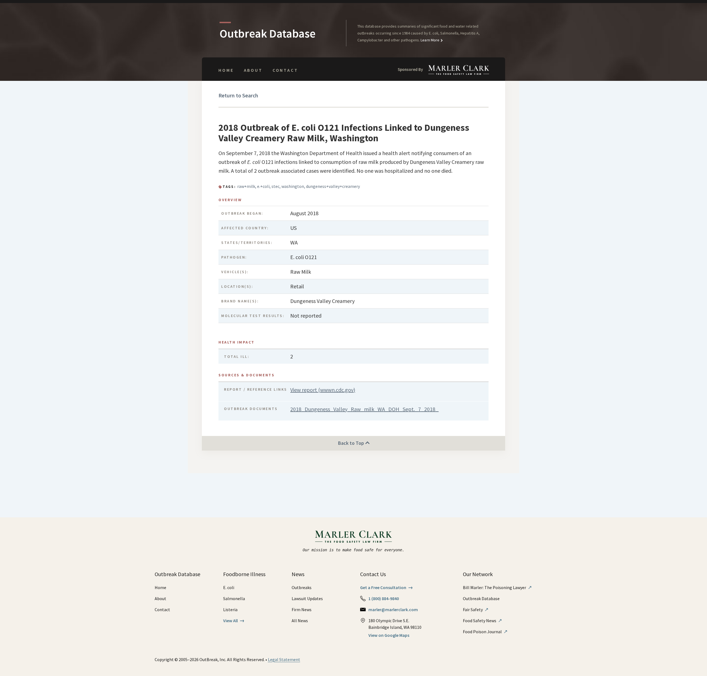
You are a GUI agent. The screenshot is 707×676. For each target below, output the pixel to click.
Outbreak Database (481, 598)
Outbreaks (302, 587)
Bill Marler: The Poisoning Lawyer (497, 587)
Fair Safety (476, 609)
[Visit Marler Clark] (353, 537)
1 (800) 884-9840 (383, 598)
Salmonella (234, 598)
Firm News (302, 609)
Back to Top (351, 443)
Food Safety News (482, 620)
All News (300, 620)
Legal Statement (284, 659)
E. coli (228, 587)
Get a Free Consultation (386, 587)
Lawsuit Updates (307, 598)
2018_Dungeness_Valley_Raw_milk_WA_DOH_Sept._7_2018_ (364, 409)
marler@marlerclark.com (393, 609)
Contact (285, 70)
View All (233, 620)
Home (226, 70)
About (253, 70)
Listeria (230, 609)
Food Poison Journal (485, 631)
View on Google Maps (388, 635)
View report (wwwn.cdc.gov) (322, 389)
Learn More (429, 40)
